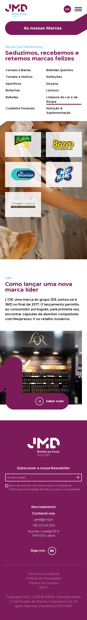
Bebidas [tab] (12, 97)
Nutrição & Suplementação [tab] (58, 110)
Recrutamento (43, 507)
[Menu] (78, 9)
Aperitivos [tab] (13, 83)
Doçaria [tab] (52, 83)
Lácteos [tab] (52, 90)
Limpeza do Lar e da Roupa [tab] (61, 99)
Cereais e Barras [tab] (18, 70)
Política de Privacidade (24, 489)
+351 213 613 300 (43, 525)
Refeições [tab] (54, 77)
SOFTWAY (64, 606)
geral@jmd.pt (43, 519)
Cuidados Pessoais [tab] (20, 108)
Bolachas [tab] (13, 90)
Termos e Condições (43, 574)
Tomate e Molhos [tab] (19, 77)
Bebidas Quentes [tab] (59, 70)
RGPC (43, 587)
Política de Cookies (43, 583)
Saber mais (55, 401)
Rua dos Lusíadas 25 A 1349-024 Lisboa (43, 533)
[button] (23, 144)
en (67, 9)
